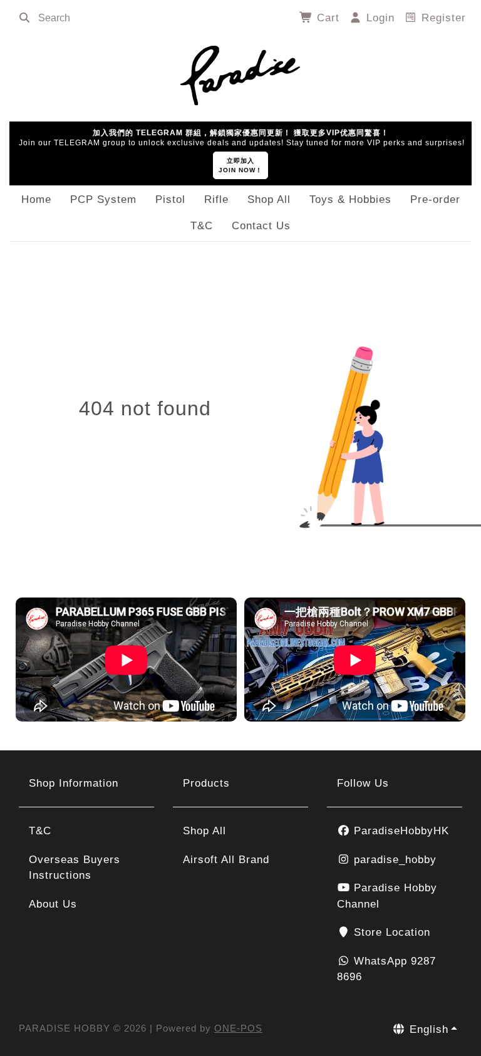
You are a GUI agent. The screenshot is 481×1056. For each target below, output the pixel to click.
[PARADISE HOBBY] (240, 73)
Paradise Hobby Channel (387, 896)
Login (379, 18)
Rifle (216, 199)
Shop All (269, 199)
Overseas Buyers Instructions (74, 868)
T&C (201, 226)
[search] (24, 18)
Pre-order (435, 199)
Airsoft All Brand (226, 860)
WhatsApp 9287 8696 (386, 969)
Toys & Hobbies (350, 199)
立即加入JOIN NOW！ (240, 165)
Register (442, 18)
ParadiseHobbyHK (399, 831)
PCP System (103, 199)
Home (36, 199)
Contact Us (261, 226)
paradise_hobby (393, 860)
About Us (53, 904)
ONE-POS (238, 1028)
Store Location (390, 932)
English (427, 1029)
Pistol (170, 199)
